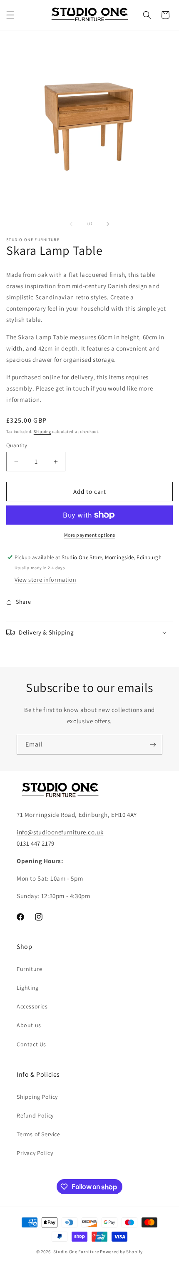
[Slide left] (71, 224)
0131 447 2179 (36, 843)
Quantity (16, 445)
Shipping (42, 431)
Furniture (29, 969)
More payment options (89, 535)
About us (29, 1025)
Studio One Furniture (76, 1252)
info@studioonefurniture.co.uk (60, 832)
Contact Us (31, 1044)
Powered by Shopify (121, 1252)
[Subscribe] (153, 744)
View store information (45, 579)
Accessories (32, 1006)
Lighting (28, 987)
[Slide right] (108, 224)
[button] (10, 15)
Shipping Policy (37, 1096)
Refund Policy (35, 1115)
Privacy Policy (35, 1153)
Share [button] (23, 601)
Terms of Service (38, 1134)
